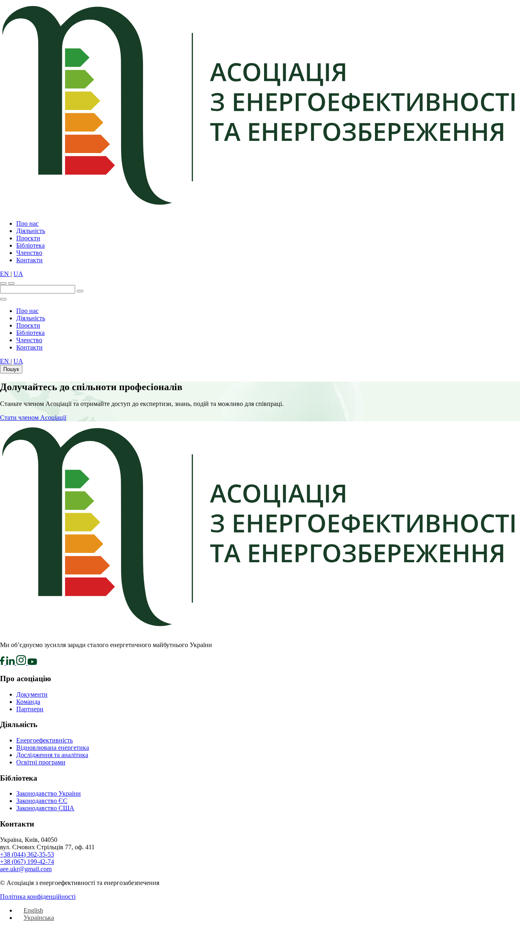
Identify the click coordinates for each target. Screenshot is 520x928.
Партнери (29, 709)
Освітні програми (40, 762)
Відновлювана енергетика (52, 747)
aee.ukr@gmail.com (26, 868)
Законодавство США (45, 808)
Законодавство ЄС (41, 800)
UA (18, 273)
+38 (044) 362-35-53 (27, 854)
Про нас (27, 223)
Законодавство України (48, 793)
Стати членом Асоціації (33, 417)
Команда (28, 701)
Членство (29, 252)
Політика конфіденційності (38, 896)
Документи (32, 694)
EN (5, 273)
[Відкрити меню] (11, 283)
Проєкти (28, 238)
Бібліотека (30, 245)
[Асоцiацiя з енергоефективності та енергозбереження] (260, 209)
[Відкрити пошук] (3, 283)
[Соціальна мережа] (3, 662)
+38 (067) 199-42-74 (27, 861)
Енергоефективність (44, 740)
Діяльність (30, 230)
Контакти (29, 260)
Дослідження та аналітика (52, 754)
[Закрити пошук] (3, 299)
